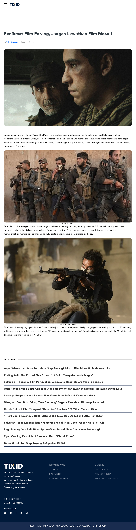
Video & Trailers (58, 479)
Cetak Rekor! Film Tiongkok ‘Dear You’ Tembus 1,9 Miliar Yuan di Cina (50, 409)
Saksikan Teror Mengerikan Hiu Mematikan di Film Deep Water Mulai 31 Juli (54, 423)
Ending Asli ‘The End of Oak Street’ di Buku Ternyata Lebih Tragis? (49, 375)
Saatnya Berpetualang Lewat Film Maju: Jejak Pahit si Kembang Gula (49, 395)
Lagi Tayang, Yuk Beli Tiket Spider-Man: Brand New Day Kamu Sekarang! (52, 429)
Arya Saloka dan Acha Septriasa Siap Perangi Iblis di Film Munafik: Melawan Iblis (57, 368)
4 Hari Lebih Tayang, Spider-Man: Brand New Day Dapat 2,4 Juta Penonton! (54, 416)
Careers (99, 465)
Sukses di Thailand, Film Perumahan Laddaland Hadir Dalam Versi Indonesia (53, 382)
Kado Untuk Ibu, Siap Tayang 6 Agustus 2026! (34, 443)
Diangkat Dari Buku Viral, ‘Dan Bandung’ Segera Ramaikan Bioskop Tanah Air (54, 402)
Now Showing (57, 465)
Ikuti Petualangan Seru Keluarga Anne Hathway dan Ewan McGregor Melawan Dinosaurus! (64, 389)
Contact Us (101, 470)
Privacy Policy (103, 474)
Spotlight (55, 474)
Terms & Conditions (106, 479)
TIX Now (53, 470)
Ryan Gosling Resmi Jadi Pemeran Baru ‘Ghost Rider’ (39, 436)
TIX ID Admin (12, 42)
